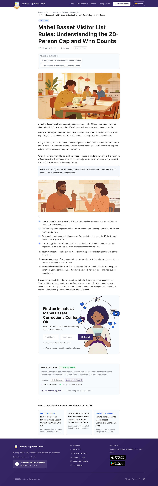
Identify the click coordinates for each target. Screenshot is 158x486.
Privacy (127, 479)
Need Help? (78, 465)
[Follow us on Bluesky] (144, 479)
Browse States (82, 4)
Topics (93, 4)
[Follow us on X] (140, 479)
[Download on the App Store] (118, 457)
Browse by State (80, 453)
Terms (134, 479)
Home (72, 4)
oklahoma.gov (81, 48)
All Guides (77, 449)
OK (47, 12)
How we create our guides (51, 391)
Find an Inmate (123, 4)
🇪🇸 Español (139, 4)
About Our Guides (80, 461)
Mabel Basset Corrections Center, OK (65, 12)
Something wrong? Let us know (80, 391)
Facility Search (104, 4)
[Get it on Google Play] (117, 463)
